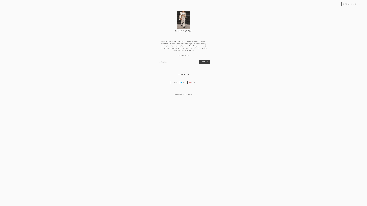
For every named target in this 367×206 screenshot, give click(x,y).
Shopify (191, 94)
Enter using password (352, 4)
